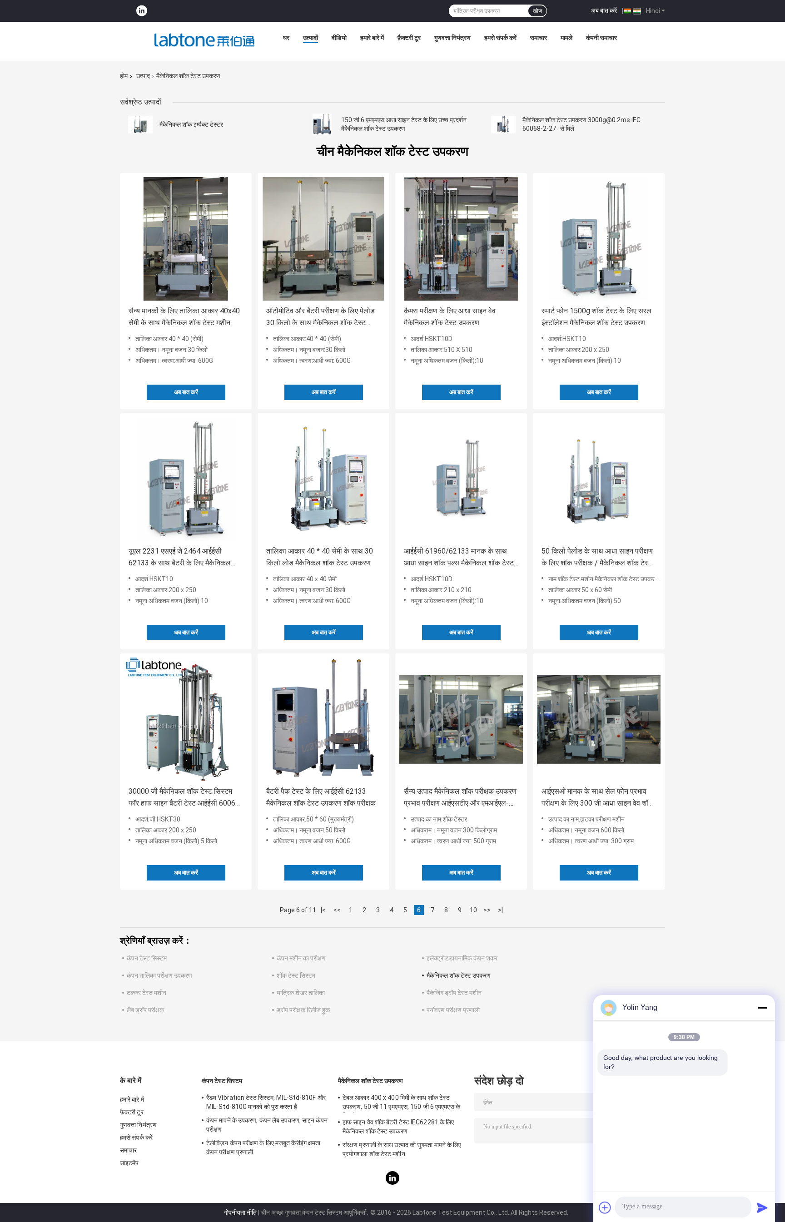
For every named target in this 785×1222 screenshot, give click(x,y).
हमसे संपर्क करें (500, 37)
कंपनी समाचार (601, 37)
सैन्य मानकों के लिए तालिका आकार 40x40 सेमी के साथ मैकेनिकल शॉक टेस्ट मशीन (184, 317)
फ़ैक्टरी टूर (409, 37)
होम (124, 75)
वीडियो (339, 37)
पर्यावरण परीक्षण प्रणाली (453, 1010)
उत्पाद (143, 75)
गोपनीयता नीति (240, 1212)
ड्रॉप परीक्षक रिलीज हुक (303, 1010)
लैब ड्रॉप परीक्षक (145, 1010)
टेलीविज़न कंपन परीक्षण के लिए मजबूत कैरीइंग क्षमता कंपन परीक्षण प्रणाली (263, 1147)
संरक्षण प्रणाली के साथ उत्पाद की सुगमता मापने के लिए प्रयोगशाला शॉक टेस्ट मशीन (402, 1149)
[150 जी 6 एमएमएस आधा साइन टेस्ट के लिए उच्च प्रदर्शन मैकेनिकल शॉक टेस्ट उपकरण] (322, 124)
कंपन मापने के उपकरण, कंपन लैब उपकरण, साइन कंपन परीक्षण (267, 1125)
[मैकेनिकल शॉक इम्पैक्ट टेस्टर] (140, 124)
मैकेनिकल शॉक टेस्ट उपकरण (459, 975)
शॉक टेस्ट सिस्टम (296, 975)
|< (323, 910)
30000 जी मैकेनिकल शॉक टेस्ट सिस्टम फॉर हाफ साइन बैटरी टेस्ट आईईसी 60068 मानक (184, 798)
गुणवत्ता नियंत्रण (452, 37)
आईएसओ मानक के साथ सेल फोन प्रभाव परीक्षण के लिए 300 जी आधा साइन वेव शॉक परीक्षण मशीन (598, 798)
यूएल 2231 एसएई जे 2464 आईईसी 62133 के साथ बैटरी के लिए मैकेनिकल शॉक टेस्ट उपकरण (180, 558)
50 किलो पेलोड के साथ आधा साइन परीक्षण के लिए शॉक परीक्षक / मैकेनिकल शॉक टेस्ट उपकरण (597, 558)
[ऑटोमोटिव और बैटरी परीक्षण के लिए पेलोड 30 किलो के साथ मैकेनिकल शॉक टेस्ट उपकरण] (323, 239)
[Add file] (605, 1207)
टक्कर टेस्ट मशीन (146, 992)
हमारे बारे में (372, 37)
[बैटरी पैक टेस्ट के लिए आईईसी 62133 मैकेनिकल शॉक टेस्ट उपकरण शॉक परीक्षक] (323, 719)
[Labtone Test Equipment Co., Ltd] (204, 40)
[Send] (762, 1207)
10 (473, 910)
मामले (566, 37)
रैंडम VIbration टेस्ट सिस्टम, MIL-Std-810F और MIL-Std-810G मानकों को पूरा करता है (266, 1102)
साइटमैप (129, 1163)
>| (500, 910)
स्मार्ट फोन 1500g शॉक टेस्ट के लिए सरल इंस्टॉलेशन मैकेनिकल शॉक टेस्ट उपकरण (596, 317)
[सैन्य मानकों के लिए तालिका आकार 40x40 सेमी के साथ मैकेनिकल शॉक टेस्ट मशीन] (186, 239)
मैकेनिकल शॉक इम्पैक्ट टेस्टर (191, 124)
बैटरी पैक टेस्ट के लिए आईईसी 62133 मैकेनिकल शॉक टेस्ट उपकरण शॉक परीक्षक (321, 797)
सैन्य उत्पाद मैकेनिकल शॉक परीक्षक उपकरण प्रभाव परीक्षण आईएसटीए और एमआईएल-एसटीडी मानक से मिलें (460, 798)
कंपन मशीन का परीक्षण (301, 958)
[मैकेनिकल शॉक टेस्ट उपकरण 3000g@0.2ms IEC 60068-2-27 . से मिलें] (503, 124)
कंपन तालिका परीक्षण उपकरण (159, 975)
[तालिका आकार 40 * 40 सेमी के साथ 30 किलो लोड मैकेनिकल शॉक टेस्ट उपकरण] (323, 479)
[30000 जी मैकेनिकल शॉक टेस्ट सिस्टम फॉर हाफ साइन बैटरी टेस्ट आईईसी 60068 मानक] (186, 719)
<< (337, 910)
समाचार (538, 37)
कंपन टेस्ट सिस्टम (147, 958)
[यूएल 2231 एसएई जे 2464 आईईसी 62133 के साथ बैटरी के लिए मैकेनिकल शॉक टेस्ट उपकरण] (186, 479)
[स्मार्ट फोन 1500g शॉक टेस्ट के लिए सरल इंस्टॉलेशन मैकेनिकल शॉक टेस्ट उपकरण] (599, 239)
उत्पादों (310, 37)
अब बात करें (604, 10)
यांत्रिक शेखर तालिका (301, 992)
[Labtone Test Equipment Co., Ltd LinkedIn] (142, 11)
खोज (537, 11)
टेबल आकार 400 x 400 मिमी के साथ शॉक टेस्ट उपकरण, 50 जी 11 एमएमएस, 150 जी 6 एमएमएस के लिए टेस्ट (401, 1103)
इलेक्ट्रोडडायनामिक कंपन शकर (462, 958)
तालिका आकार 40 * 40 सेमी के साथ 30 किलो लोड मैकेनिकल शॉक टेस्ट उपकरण (319, 557)
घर (286, 37)
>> (487, 910)
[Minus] (762, 1007)
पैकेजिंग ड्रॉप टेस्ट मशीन (454, 992)
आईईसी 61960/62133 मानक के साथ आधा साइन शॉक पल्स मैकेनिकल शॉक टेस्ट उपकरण (459, 558)
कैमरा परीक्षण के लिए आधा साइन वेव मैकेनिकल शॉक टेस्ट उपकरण (450, 317)
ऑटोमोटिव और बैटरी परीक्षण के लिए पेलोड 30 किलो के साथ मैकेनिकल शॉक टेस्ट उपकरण (320, 318)
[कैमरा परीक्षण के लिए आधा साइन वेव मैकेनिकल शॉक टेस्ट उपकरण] (461, 239)
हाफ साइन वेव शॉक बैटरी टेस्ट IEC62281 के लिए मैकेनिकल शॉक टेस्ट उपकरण (398, 1126)
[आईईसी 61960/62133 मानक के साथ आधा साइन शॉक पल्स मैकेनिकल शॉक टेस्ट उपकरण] (461, 479)
